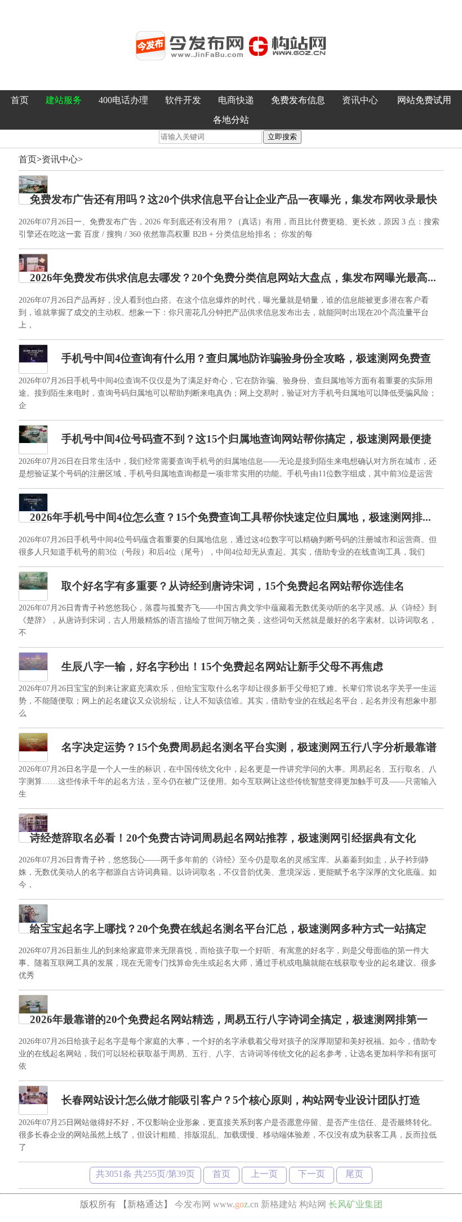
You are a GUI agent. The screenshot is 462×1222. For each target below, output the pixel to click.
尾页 (354, 1174)
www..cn (236, 1204)
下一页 (311, 1174)
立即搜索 (282, 136)
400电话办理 (123, 100)
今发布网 (193, 1204)
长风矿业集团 (355, 1204)
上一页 (264, 1174)
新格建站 (279, 1204)
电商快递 (236, 100)
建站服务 (64, 100)
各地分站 (231, 120)
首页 (20, 100)
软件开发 (183, 100)
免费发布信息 (298, 100)
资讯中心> (62, 159)
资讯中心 (360, 100)
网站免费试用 (424, 100)
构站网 (312, 1204)
